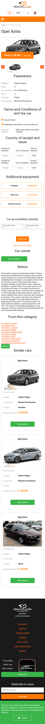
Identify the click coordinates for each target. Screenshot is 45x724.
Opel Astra (22, 360)
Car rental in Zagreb (9, 328)
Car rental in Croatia (9, 323)
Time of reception (34, 162)
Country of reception (5, 162)
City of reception (22, 163)
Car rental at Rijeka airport (11, 332)
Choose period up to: (32, 225)
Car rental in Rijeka (8, 330)
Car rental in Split (8, 336)
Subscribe (22, 696)
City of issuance (22, 151)
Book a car (22, 674)
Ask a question (14, 259)
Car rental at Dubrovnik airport (13, 343)
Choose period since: (8, 225)
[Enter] (28, 13)
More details (23, 424)
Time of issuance (34, 149)
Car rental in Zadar (8, 334)
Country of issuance (5, 149)
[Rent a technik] (9, 13)
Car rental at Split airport (11, 338)
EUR (18, 13)
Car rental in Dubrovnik (10, 341)
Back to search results (23, 245)
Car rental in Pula (8, 325)
